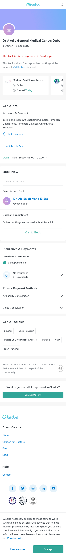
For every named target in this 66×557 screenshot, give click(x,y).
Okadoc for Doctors (13, 442)
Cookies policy (15, 538)
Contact (6, 475)
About (5, 435)
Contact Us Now (33, 394)
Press (5, 448)
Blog (5, 455)
